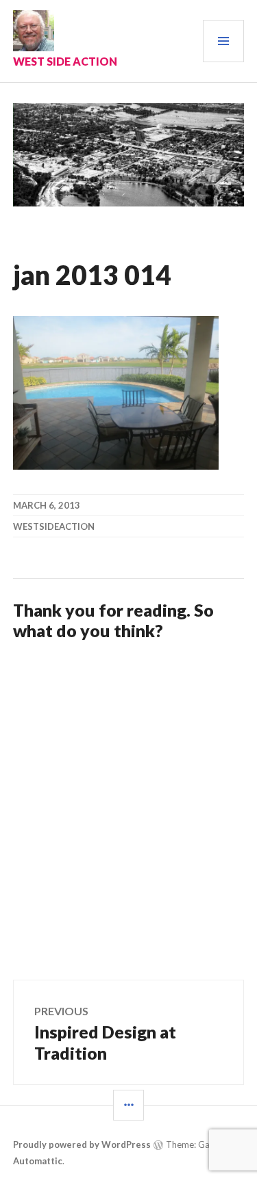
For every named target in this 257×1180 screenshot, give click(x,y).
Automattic (37, 1160)
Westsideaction (54, 526)
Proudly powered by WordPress (82, 1144)
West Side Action (65, 61)
